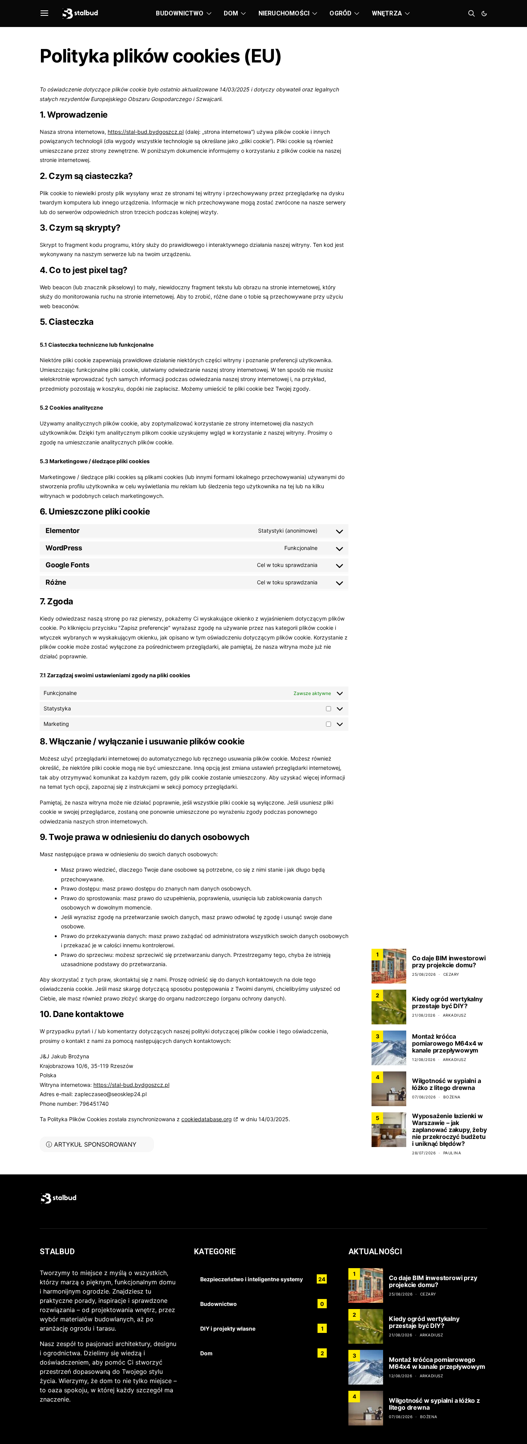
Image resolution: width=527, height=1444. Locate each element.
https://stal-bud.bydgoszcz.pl (146, 131)
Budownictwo (179, 13)
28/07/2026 (424, 1152)
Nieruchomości (284, 13)
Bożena (452, 1097)
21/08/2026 (423, 1015)
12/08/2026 (423, 1059)
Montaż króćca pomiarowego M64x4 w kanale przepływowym (447, 1043)
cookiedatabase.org (206, 1119)
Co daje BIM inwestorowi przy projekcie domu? (448, 961)
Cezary (451, 974)
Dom (231, 13)
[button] (484, 13)
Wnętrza (387, 13)
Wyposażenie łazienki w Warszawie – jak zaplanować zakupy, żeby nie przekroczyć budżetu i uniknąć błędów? (449, 1129)
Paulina (452, 1152)
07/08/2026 (424, 1097)
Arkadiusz (454, 1015)
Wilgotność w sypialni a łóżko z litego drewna (446, 1084)
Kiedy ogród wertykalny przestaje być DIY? (447, 1002)
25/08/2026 (424, 974)
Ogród (340, 13)
